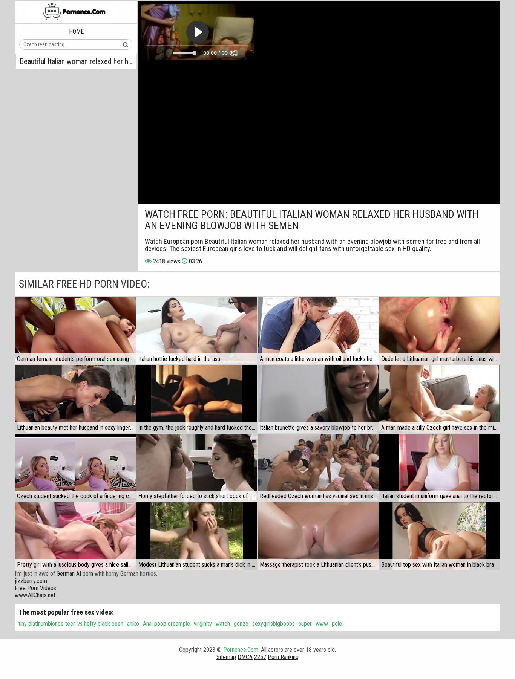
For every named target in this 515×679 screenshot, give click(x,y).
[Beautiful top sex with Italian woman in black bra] (439, 536)
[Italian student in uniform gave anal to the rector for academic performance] (439, 468)
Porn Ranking (283, 657)
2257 (260, 657)
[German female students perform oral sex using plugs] (75, 330)
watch (223, 623)
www (322, 623)
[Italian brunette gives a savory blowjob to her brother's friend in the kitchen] (318, 399)
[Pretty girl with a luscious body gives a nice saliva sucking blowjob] (75, 536)
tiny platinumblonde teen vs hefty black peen (70, 623)
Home (76, 31)
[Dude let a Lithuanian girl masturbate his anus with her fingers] (439, 330)
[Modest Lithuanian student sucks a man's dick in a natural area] (196, 536)
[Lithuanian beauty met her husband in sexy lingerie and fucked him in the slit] (75, 399)
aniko (133, 623)
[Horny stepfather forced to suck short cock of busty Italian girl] (196, 468)
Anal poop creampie (166, 623)
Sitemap (226, 657)
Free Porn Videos (35, 588)
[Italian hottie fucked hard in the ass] (196, 330)
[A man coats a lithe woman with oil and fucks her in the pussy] (318, 330)
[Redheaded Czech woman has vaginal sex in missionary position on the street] (318, 468)
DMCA (245, 657)
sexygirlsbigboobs (273, 623)
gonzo (241, 623)
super (305, 623)
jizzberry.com (31, 580)
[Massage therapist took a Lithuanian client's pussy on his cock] (318, 536)
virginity (203, 623)
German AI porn (75, 573)
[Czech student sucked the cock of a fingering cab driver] (75, 468)
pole (337, 623)
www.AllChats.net (35, 595)
